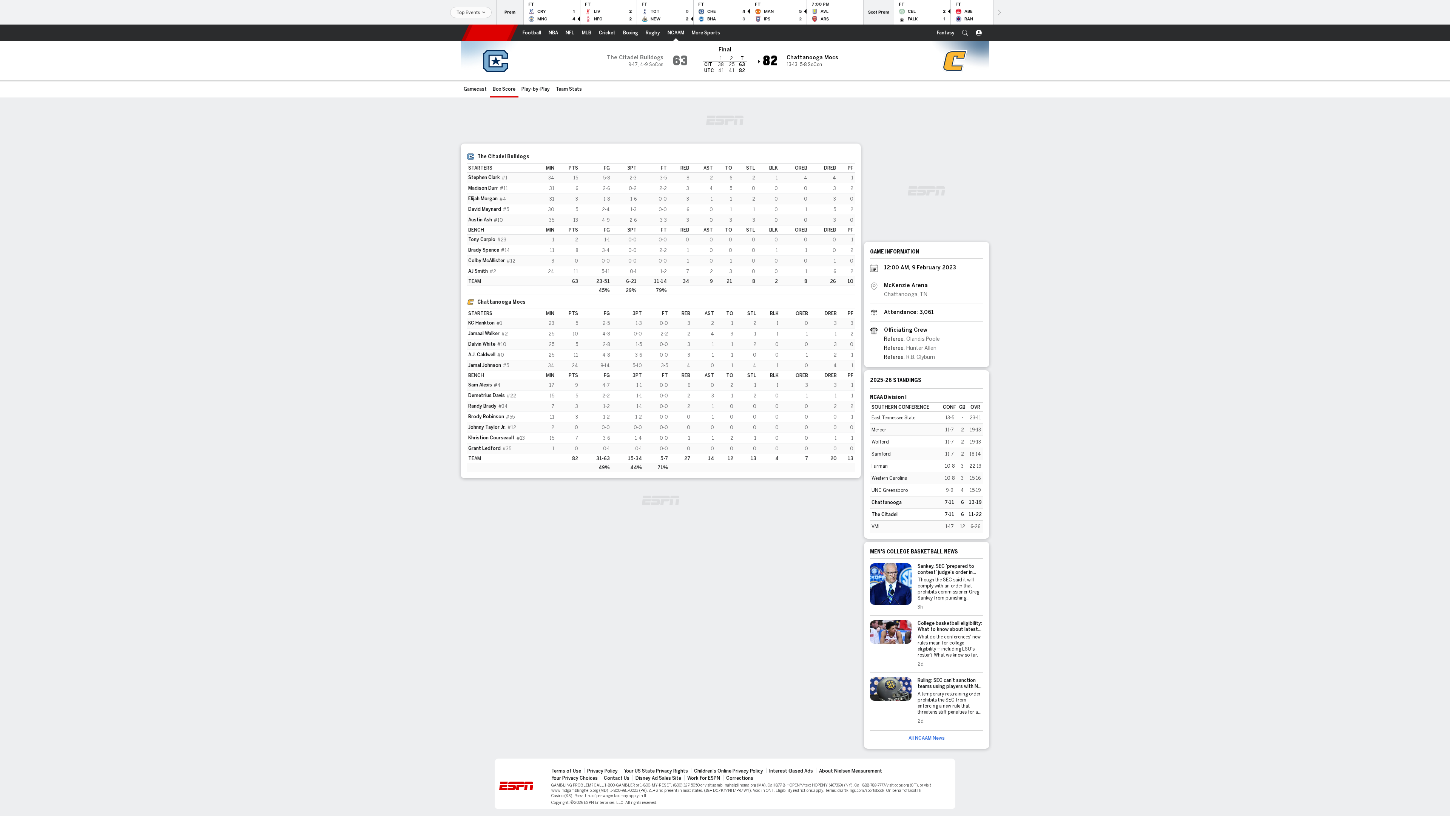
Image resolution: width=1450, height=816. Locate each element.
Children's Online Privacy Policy (728, 771)
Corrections (739, 778)
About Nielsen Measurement (850, 771)
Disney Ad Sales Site (658, 778)
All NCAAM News (927, 738)
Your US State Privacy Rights (656, 771)
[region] (694, 229)
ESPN (489, 33)
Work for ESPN (703, 778)
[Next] (998, 12)
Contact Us (616, 778)
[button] (965, 33)
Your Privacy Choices (574, 778)
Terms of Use (566, 771)
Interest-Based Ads (791, 771)
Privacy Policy (602, 771)
